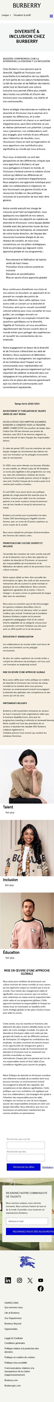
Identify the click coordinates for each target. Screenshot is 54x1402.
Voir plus (10, 813)
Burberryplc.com (12, 1385)
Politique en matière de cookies (19, 1357)
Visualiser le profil (22, 15)
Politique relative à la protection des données (21, 1350)
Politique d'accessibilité (15, 1362)
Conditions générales (14, 1343)
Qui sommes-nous (13, 1307)
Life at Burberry (12, 1313)
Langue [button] (5, 15)
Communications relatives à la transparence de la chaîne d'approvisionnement (19, 1371)
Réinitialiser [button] (47, 1167)
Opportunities (11, 1329)
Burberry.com (11, 1380)
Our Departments (13, 1318)
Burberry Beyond (12, 1323)
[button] (45, 16)
